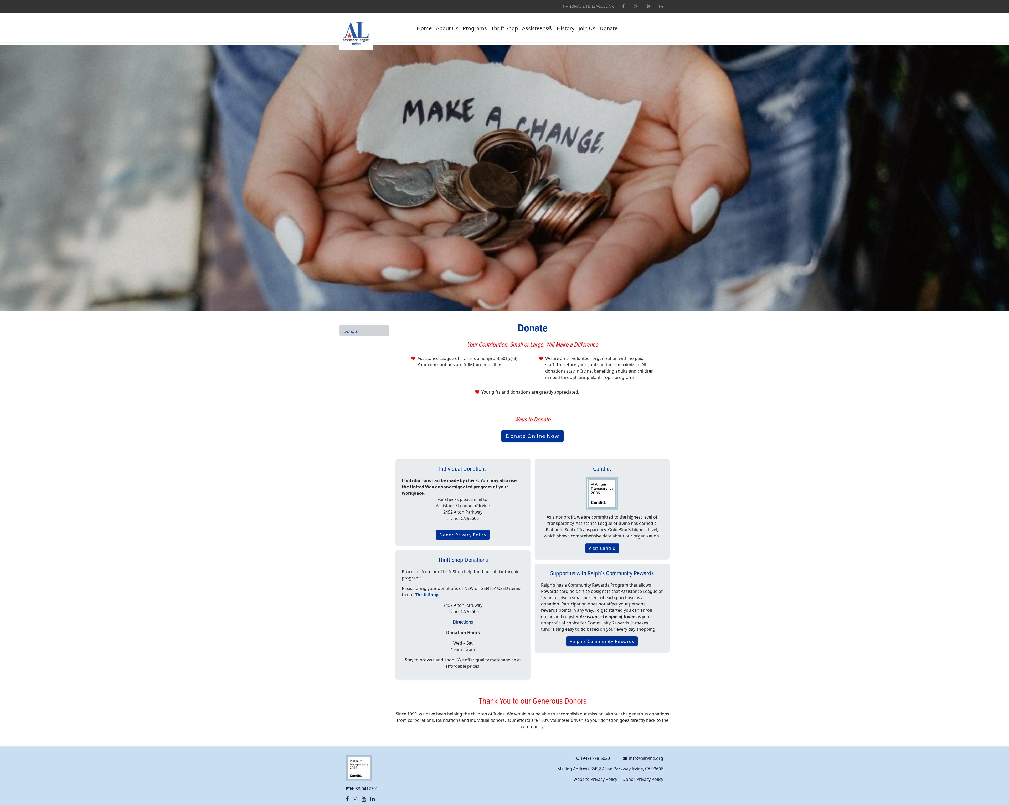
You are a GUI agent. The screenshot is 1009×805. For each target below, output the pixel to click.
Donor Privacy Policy (462, 535)
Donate (608, 28)
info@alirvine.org (646, 758)
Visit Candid (602, 548)
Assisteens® (537, 28)
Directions (463, 622)
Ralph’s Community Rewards (602, 641)
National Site (576, 6)
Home (424, 28)
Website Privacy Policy (595, 779)
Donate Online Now (532, 436)
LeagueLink (603, 6)
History (565, 28)
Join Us (587, 28)
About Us (447, 28)
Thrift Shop (504, 28)
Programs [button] (475, 28)
